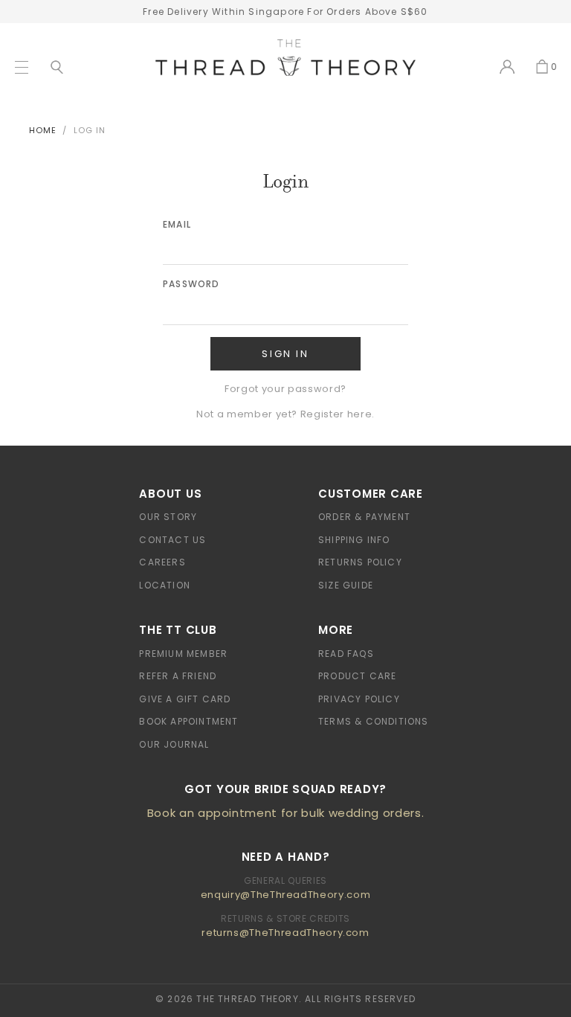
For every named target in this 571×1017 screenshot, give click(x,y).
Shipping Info (354, 539)
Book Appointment (188, 721)
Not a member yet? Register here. (285, 414)
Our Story (168, 516)
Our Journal (174, 744)
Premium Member (183, 653)
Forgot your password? (285, 388)
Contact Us (172, 539)
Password (191, 283)
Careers (162, 562)
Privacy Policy (359, 699)
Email (177, 224)
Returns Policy (360, 562)
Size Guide (345, 585)
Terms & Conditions (373, 721)
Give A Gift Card (184, 699)
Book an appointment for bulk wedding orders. (286, 813)
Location (164, 585)
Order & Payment (364, 516)
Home (43, 130)
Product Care (357, 676)
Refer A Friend (177, 676)
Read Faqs (346, 653)
